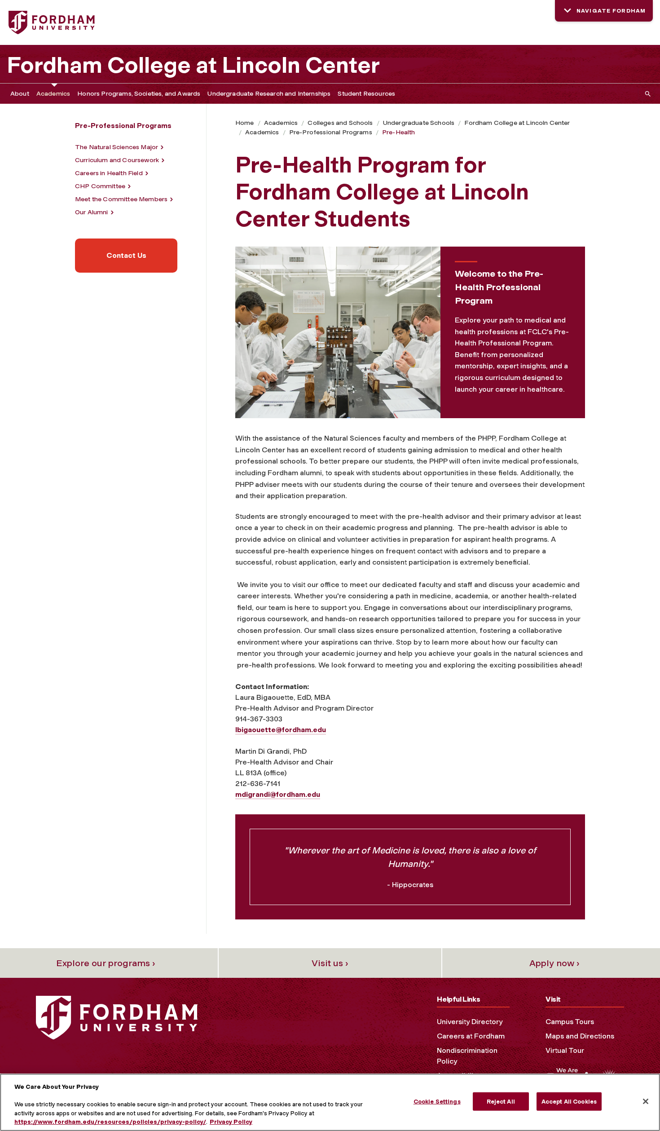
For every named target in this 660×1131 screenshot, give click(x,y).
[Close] (646, 1101)
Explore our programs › (105, 963)
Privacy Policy (231, 1121)
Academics (53, 93)
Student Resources (366, 93)
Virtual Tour (565, 1050)
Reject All (501, 1101)
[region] (330, 1102)
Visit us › (330, 963)
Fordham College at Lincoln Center (193, 65)
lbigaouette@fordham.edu (280, 729)
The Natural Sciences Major (116, 147)
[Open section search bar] (646, 93)
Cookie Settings (437, 1101)
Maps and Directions (580, 1036)
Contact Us (126, 255)
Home (244, 123)
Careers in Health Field (109, 173)
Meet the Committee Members (121, 199)
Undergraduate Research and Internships (268, 93)
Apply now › (554, 963)
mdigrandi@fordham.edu (277, 794)
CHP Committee (100, 186)
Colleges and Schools (340, 123)
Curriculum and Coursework (117, 160)
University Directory (469, 1021)
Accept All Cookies (569, 1101)
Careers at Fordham (471, 1036)
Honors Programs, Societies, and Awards (138, 93)
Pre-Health (398, 132)
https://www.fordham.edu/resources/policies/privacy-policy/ (110, 1121)
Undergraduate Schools (418, 123)
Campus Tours (570, 1021)
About (19, 93)
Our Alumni (91, 212)
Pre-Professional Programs (330, 132)
